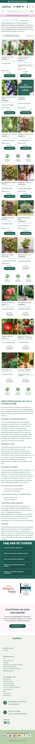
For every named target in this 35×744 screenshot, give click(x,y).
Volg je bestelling (13, 704)
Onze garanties (8, 681)
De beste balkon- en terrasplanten (11, 20)
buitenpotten (28, 409)
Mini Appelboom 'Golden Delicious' (9, 183)
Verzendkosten (7, 689)
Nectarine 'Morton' (7, 336)
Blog (4, 691)
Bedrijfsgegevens (8, 671)
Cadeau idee (7, 695)
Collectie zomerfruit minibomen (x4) (24, 57)
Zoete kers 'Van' (6, 370)
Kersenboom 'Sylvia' (8, 57)
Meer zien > (21, 31)
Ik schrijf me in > (17, 626)
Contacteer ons (8, 660)
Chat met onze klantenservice (17, 713)
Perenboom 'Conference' (9, 134)
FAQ (4, 658)
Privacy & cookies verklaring (11, 669)
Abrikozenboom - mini (24, 254)
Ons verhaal (7, 679)
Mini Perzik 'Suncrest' (8, 302)
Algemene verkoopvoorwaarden (13, 664)
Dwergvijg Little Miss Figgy (24, 218)
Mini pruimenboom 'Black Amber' (9, 97)
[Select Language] (23, 7)
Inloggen (6, 662)
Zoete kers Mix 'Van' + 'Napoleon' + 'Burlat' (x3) (25, 337)
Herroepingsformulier (9, 667)
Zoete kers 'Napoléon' (24, 370)
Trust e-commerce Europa (11, 687)
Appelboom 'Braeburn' (24, 182)
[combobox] (20, 11)
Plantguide (6, 693)
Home (2, 19)
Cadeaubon (21, 97)
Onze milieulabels (8, 683)
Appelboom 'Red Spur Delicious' (8, 218)
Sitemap (5, 650)
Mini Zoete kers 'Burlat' (25, 302)
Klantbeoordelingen (9, 685)
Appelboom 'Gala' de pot (25, 134)
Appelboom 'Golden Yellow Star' (8, 255)
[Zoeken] (32, 11)
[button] (1, 11)
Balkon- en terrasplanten (12, 19)
